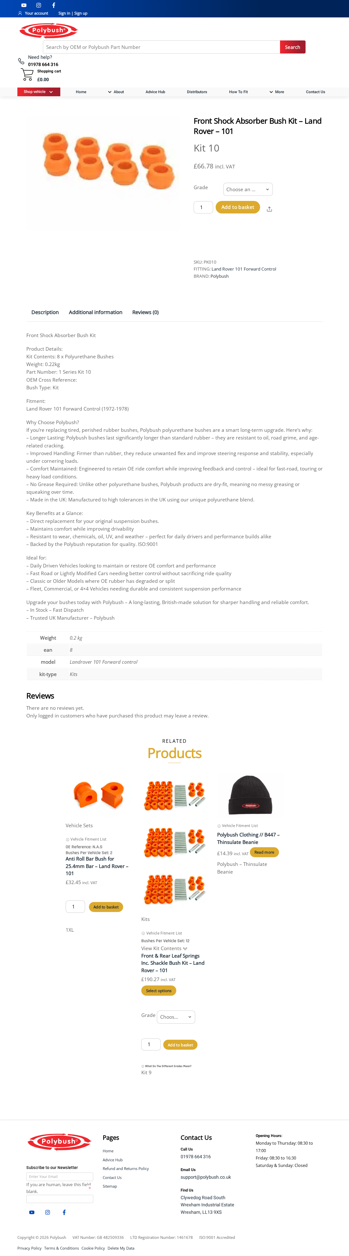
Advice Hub (155, 92)
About (118, 92)
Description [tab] (45, 312)
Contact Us (315, 92)
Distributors (197, 92)
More (279, 92)
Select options (159, 990)
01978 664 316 (196, 1156)
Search (292, 47)
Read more (264, 852)
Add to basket (238, 207)
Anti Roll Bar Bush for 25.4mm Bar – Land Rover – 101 (97, 866)
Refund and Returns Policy (126, 1168)
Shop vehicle (34, 91)
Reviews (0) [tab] (145, 312)
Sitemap (110, 1186)
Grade (201, 187)
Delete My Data (121, 1248)
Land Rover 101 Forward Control (244, 269)
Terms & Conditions (61, 1248)
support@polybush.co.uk (206, 1177)
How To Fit (238, 92)
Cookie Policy (93, 1248)
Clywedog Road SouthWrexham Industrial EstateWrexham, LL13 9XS (207, 1205)
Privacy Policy (29, 1248)
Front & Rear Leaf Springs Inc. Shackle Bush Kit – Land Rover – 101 (173, 963)
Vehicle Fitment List (87, 839)
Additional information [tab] (95, 312)
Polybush (220, 276)
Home (81, 92)
